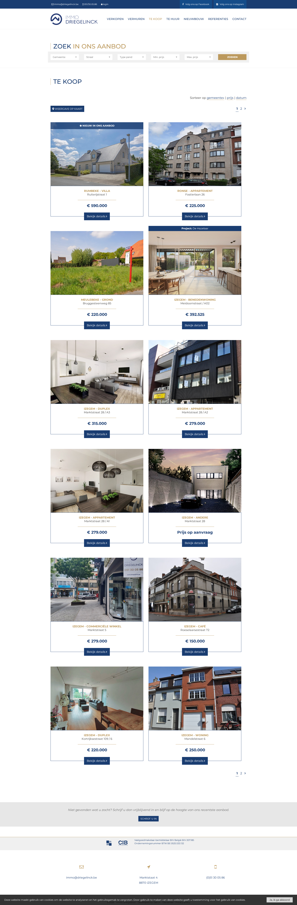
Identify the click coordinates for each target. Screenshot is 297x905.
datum (241, 98)
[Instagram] (230, 4)
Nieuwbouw (194, 19)
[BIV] (109, 844)
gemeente (215, 98)
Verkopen (115, 19)
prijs (230, 98)
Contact (239, 19)
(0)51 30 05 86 (215, 877)
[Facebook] (196, 4)
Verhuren (136, 19)
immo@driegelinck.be (81, 877)
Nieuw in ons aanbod (98, 125)
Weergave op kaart (68, 108)
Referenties (218, 19)
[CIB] (123, 844)
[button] (65, 57)
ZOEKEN (232, 57)
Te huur (172, 19)
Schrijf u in (148, 818)
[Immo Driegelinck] (74, 19)
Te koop (155, 19)
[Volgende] (245, 109)
